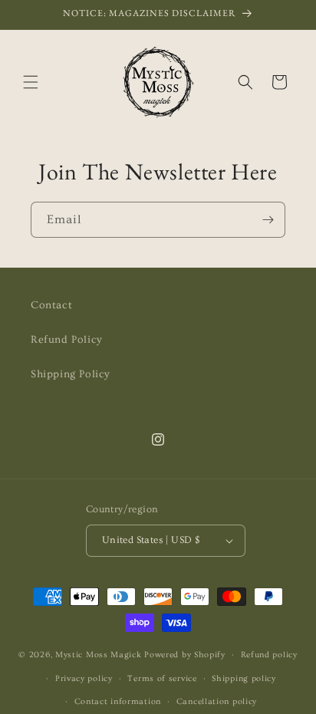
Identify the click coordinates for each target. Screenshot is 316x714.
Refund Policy (67, 340)
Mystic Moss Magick (99, 655)
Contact (51, 305)
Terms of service (161, 678)
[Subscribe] (268, 220)
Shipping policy (244, 678)
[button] (31, 82)
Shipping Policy (70, 374)
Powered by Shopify (184, 655)
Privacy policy (84, 678)
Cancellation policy (216, 701)
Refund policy (269, 655)
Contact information (117, 701)
